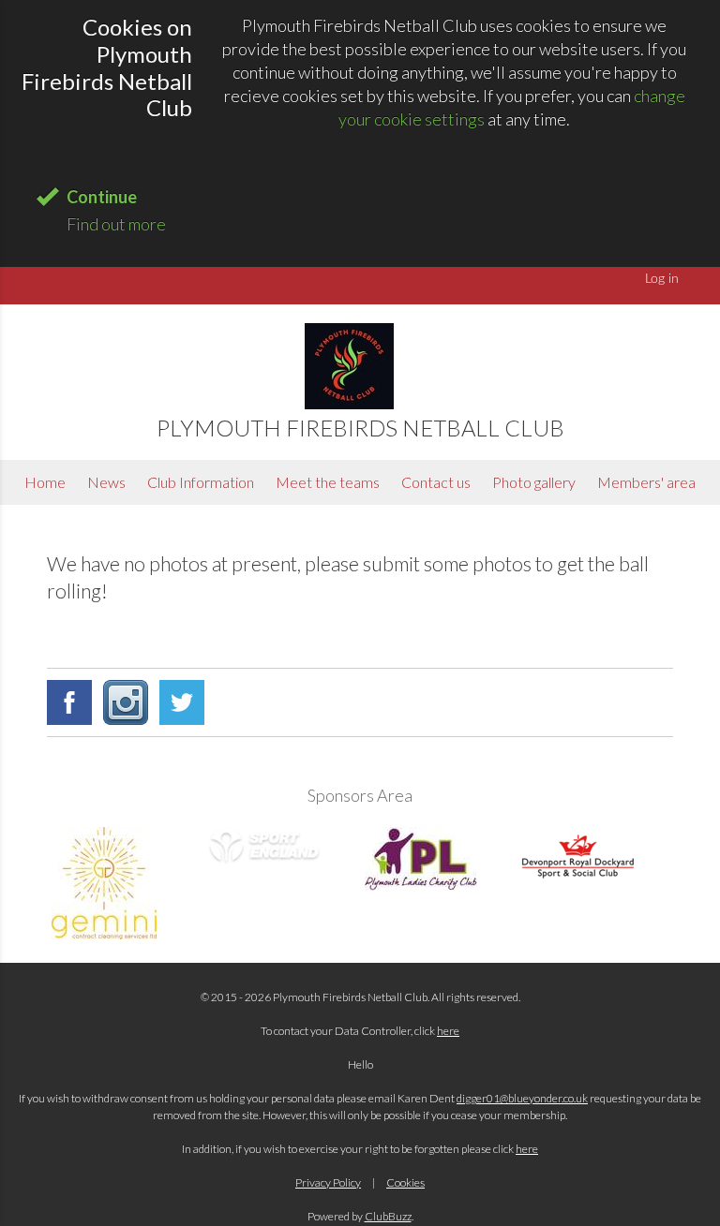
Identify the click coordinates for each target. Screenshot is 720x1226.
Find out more (116, 224)
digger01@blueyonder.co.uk (522, 1098)
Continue (102, 196)
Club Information (200, 482)
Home (45, 482)
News (106, 482)
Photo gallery (534, 482)
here (448, 1031)
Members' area (646, 482)
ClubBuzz (388, 1216)
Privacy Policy (328, 1182)
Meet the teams (328, 482)
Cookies (405, 1182)
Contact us (436, 482)
